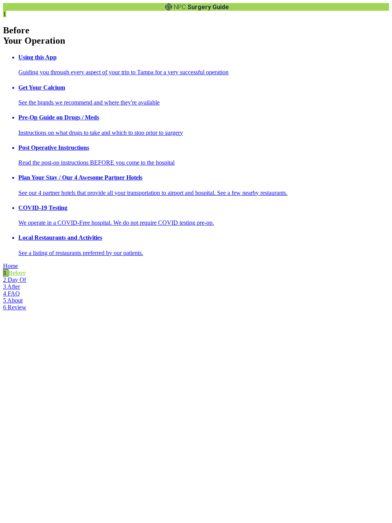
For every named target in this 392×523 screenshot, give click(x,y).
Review (14, 307)
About (13, 300)
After (11, 286)
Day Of (14, 279)
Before (14, 273)
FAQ (11, 293)
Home (10, 266)
